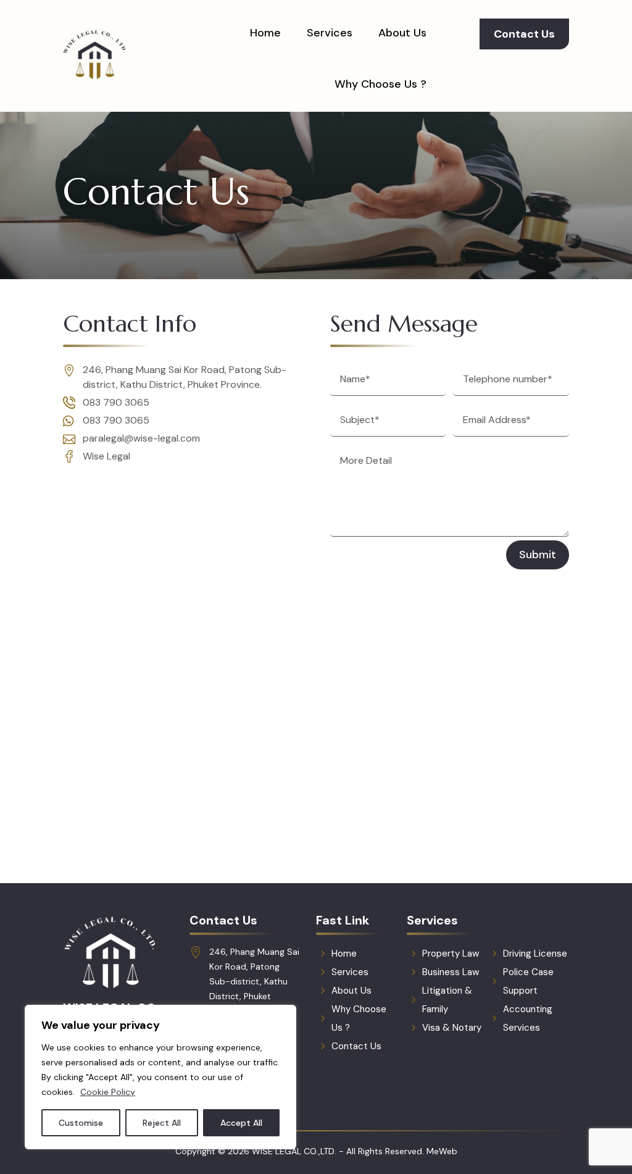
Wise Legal (106, 456)
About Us (402, 32)
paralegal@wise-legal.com (141, 438)
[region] (160, 1077)
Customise (81, 1122)
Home (265, 32)
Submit (537, 554)
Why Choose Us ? (380, 84)
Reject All (162, 1122)
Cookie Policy (107, 1091)
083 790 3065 (116, 402)
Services (329, 32)
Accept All (241, 1122)
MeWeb (441, 1151)
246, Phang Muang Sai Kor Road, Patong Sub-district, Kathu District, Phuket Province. (254, 981)
